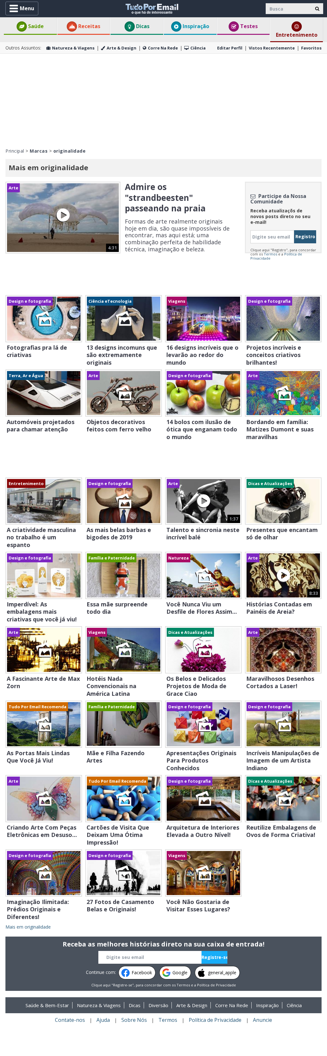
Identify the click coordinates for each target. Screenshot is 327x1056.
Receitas (88, 26)
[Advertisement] (163, 100)
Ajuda (103, 1019)
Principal (14, 151)
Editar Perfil (229, 48)
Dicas (142, 26)
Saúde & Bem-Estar (47, 1005)
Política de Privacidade (216, 985)
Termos (270, 254)
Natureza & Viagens (73, 48)
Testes (248, 26)
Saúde (35, 26)
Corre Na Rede (163, 48)
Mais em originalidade (28, 927)
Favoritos (311, 48)
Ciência (198, 48)
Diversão (158, 1005)
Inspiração (195, 26)
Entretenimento (296, 34)
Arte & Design (121, 48)
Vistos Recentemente (272, 48)
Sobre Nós (134, 1019)
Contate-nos (70, 1019)
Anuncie (262, 1019)
